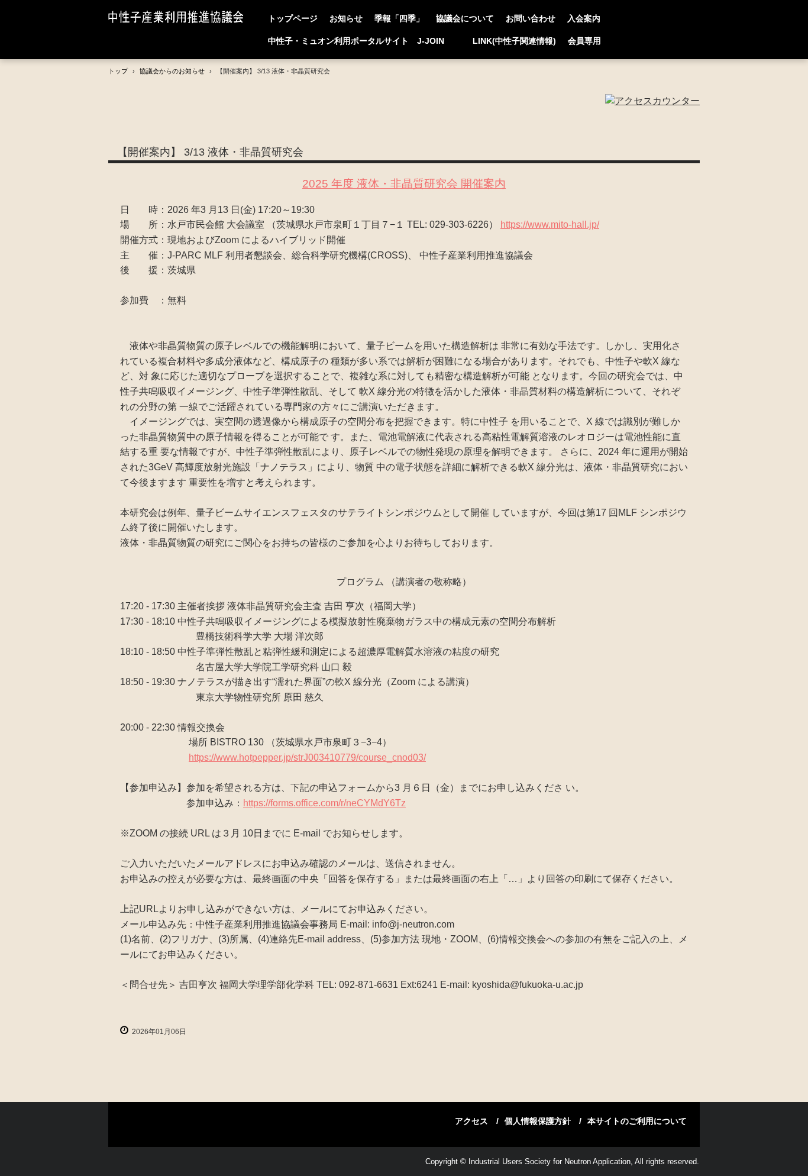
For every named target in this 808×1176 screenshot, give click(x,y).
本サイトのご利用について (637, 1121)
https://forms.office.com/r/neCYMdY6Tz (324, 803)
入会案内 (583, 18)
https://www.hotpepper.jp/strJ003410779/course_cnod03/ (307, 757)
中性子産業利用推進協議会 (178, 18)
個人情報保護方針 (538, 1121)
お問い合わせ (530, 18)
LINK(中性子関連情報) (514, 41)
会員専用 (584, 41)
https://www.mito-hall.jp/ (549, 224)
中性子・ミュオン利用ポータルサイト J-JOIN (364, 41)
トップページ (293, 18)
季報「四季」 (399, 18)
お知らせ (346, 18)
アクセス (471, 1121)
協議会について (465, 18)
